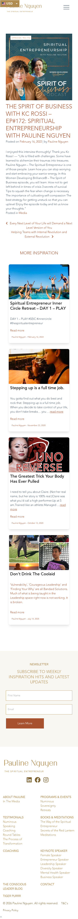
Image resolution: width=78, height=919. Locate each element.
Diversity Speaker (51, 868)
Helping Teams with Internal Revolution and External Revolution (39, 234)
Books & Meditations (57, 817)
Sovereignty (48, 806)
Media (23, 213)
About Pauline (14, 797)
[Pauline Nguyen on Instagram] (45, 781)
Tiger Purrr (12, 896)
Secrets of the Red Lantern (57, 830)
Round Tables (11, 835)
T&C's (64, 904)
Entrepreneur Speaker (54, 860)
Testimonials (13, 817)
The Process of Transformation (12, 841)
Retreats (45, 810)
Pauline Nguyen (58, 142)
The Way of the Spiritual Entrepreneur (55, 824)
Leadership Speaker (53, 864)
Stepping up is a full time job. (37, 388)
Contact (47, 884)
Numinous (47, 801)
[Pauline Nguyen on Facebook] (37, 781)
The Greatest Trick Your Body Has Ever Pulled (37, 479)
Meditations (48, 835)
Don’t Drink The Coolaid (32, 574)
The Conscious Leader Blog (14, 886)
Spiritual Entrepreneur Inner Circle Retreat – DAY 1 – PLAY (38, 306)
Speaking (9, 826)
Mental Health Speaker (55, 873)
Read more (17, 330)
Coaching (9, 830)
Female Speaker (50, 855)
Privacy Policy (10, 910)
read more (56, 412)
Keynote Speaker (53, 851)
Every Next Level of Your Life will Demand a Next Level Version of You (41, 225)
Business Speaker (51, 877)
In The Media (11, 801)
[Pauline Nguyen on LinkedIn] (29, 781)
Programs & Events (55, 797)
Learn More (25, 723)
